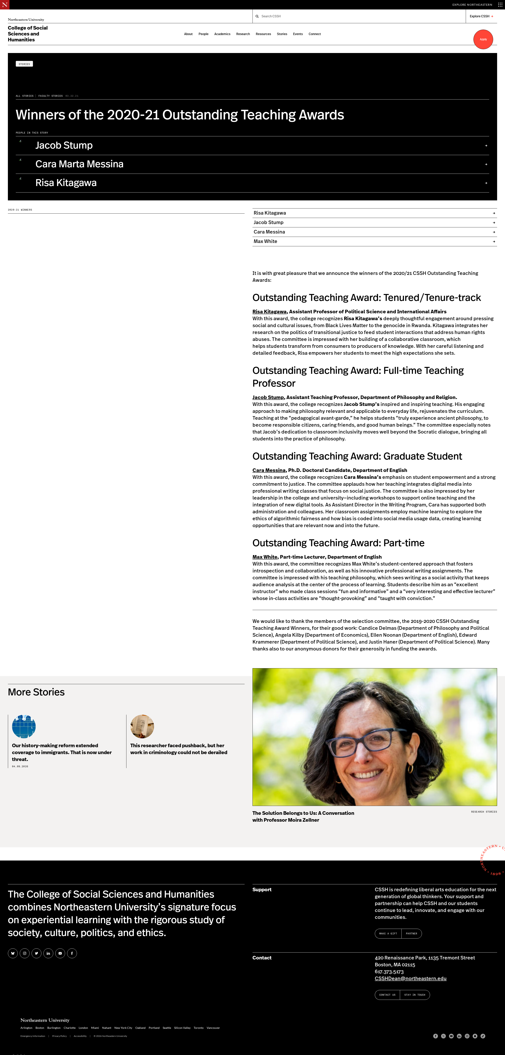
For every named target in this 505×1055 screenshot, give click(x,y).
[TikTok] (483, 1036)
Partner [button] (411, 933)
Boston (40, 1027)
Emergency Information (33, 1036)
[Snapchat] (475, 1036)
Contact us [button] (387, 994)
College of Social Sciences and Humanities (28, 34)
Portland (154, 1027)
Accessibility (80, 1036)
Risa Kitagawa (269, 311)
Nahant (106, 1027)
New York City (123, 1027)
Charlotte (70, 1027)
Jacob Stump (268, 397)
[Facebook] (435, 1036)
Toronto (199, 1027)
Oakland (140, 1027)
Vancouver (213, 1027)
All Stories (25, 95)
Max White (264, 557)
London (83, 1027)
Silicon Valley (182, 1027)
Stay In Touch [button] (415, 994)
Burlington (54, 1027)
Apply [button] (483, 39)
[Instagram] (467, 1036)
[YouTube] (451, 1036)
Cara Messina (269, 470)
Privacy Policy (59, 1036)
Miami (95, 1027)
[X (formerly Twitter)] (443, 1036)
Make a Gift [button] (388, 933)
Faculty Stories (50, 95)
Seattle (167, 1027)
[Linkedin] (459, 1036)
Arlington (26, 1027)
